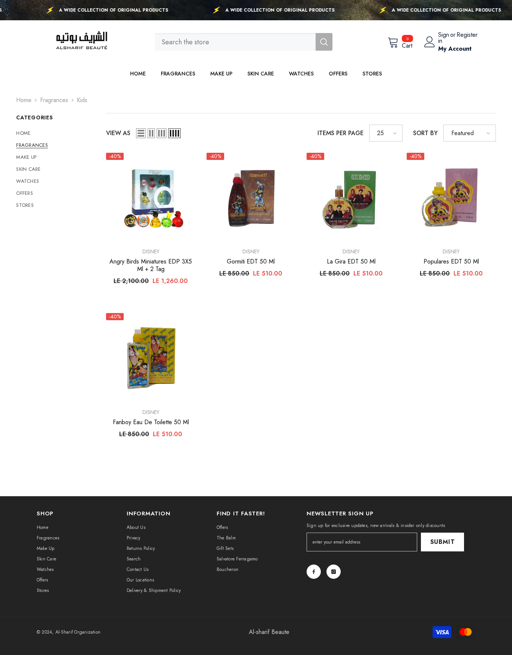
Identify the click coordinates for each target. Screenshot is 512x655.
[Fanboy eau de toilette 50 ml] (150, 357)
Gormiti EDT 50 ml (251, 261)
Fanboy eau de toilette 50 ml (151, 422)
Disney (150, 251)
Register (467, 35)
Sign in (443, 38)
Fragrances (54, 100)
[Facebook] (314, 572)
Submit (442, 542)
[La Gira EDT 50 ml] (351, 197)
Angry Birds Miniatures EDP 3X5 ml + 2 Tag (150, 265)
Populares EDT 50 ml (451, 261)
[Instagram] (333, 572)
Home (23, 100)
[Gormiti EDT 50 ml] (251, 197)
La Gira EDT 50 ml (351, 261)
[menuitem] (55, 133)
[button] (141, 133)
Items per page (340, 133)
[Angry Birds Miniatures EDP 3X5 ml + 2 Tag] (150, 197)
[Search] (243, 42)
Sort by (425, 133)
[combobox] (235, 42)
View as (118, 133)
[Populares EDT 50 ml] (451, 197)
